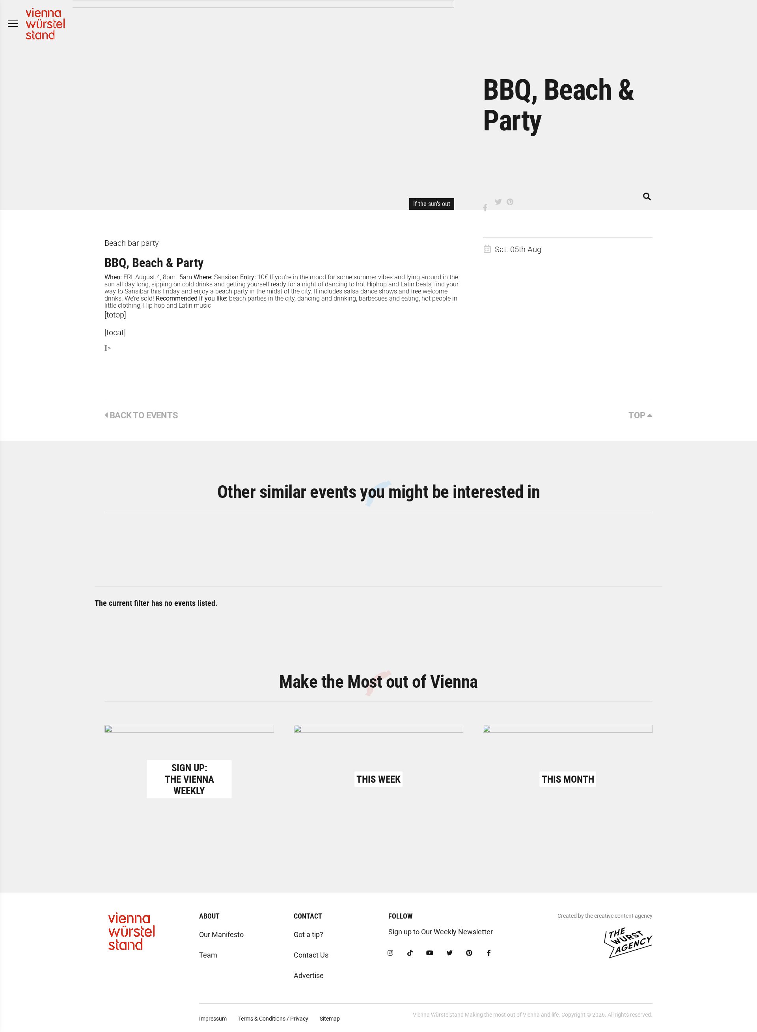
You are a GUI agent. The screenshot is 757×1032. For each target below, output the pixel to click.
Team (208, 955)
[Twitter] (449, 953)
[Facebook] (489, 953)
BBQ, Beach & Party (153, 262)
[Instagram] (390, 953)
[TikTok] (410, 953)
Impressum (213, 1018)
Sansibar (226, 277)
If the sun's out (431, 204)
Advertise (309, 975)
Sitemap (330, 1018)
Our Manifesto (221, 934)
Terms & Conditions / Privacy (273, 1018)
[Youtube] (430, 953)
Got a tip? (308, 934)
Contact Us (311, 955)
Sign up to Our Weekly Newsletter (440, 932)
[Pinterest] (469, 953)
